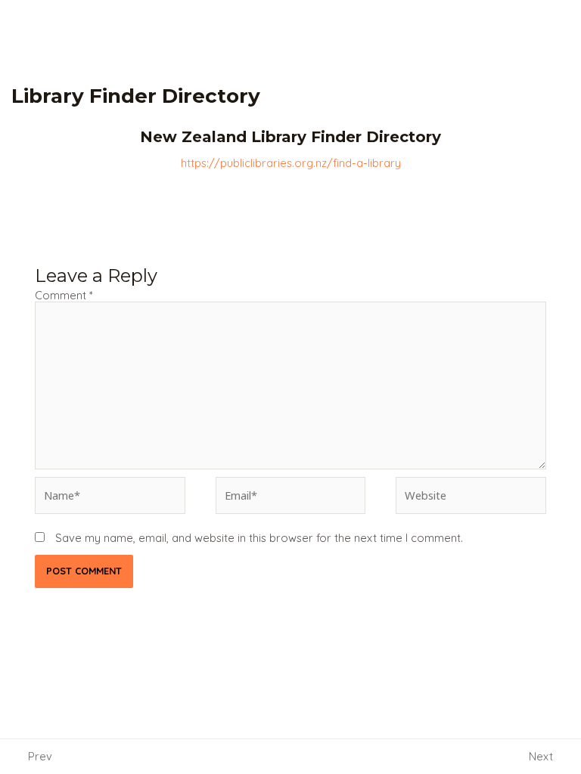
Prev (40, 756)
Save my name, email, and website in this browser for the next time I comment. (259, 538)
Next (541, 756)
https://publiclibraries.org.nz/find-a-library (291, 163)
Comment (64, 295)
